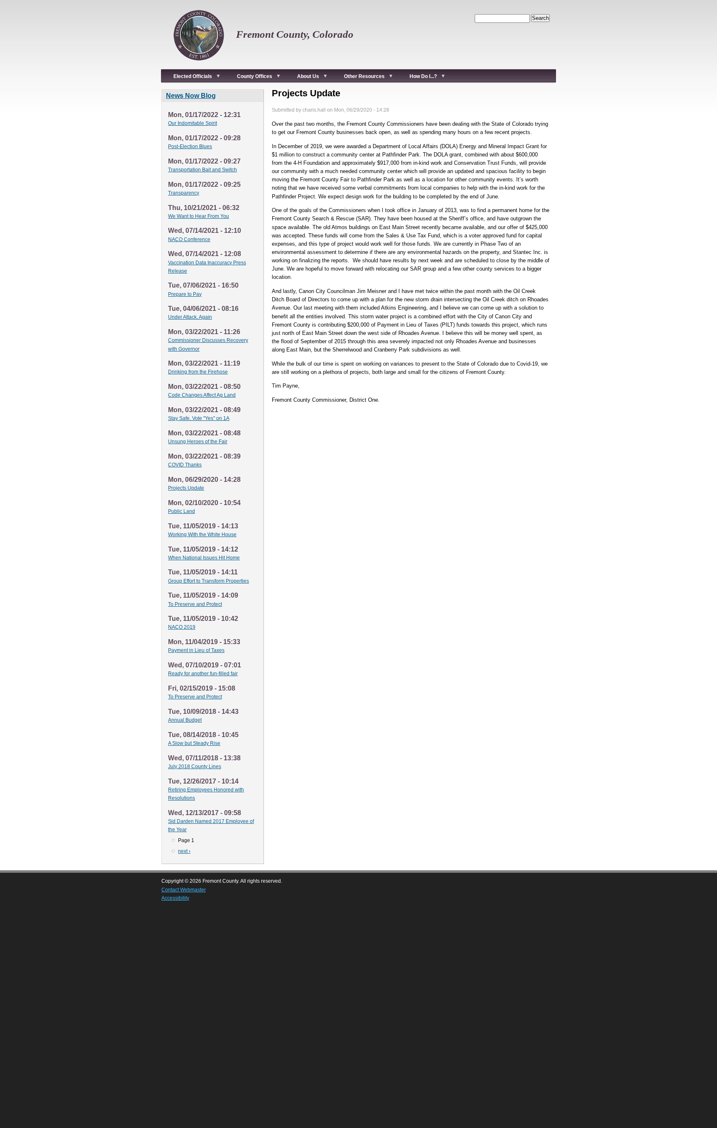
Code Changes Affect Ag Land (202, 395)
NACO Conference (189, 239)
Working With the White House (202, 534)
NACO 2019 (181, 627)
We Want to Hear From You (198, 216)
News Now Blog (191, 95)
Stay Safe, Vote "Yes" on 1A (198, 418)
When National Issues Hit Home (204, 558)
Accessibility (175, 898)
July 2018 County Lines (194, 766)
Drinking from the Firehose (198, 372)
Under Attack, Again (190, 317)
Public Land (181, 511)
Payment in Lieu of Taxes (196, 650)
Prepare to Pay (185, 294)
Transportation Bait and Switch (202, 170)
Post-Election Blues (190, 146)
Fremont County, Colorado (295, 34)
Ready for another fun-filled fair (203, 673)
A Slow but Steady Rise (194, 743)
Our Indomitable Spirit (192, 123)
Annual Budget (185, 720)
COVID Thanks (185, 465)
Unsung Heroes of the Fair (197, 441)
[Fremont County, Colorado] (199, 64)
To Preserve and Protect (195, 604)
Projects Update (186, 488)
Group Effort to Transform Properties (208, 581)
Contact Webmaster (183, 890)
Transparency (183, 193)
